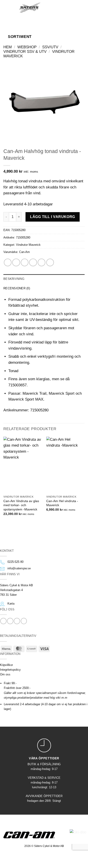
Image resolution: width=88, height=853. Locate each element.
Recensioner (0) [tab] (16, 288)
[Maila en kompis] (33, 262)
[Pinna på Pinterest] (41, 262)
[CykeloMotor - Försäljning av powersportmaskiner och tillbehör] (30, 8)
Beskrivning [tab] (13, 278)
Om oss (5, 674)
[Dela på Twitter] (24, 262)
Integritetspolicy (10, 669)
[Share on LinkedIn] (50, 262)
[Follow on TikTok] (17, 621)
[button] (9, 7)
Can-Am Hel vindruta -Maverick (62, 503)
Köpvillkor (6, 665)
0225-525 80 (15, 561)
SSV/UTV (50, 47)
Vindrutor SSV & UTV (24, 51)
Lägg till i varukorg (52, 217)
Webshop (27, 47)
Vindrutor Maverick (28, 244)
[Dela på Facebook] (16, 262)
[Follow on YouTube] (24, 621)
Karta (10, 603)
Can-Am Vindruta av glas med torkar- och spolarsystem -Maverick (21, 505)
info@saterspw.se (19, 568)
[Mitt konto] (64, 7)
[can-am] (32, 835)
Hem (7, 47)
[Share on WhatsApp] (8, 262)
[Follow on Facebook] (3, 621)
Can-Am (24, 252)
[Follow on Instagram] (10, 621)
